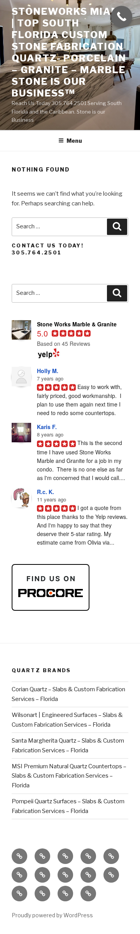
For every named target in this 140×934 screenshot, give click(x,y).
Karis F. (47, 427)
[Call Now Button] (121, 16)
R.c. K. (45, 492)
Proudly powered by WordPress (52, 915)
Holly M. (47, 371)
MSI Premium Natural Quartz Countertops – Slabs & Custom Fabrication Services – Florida (69, 776)
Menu (74, 140)
